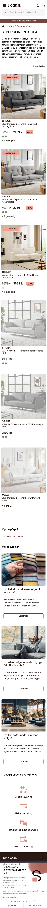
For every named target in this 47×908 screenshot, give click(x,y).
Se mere (38, 57)
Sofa (9, 26)
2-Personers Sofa (13, 536)
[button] (43, 5)
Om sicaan (10, 858)
